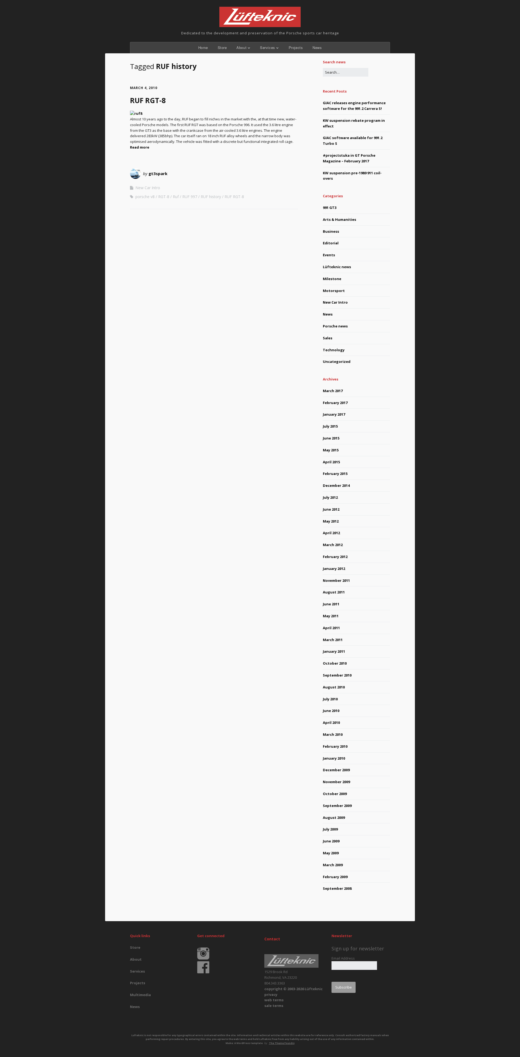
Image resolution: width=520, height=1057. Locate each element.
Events (329, 254)
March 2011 (333, 639)
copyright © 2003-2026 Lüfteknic (293, 988)
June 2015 (331, 438)
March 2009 (333, 864)
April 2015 (331, 461)
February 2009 (335, 876)
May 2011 (331, 615)
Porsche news (335, 326)
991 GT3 (329, 207)
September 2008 (337, 888)
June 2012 (331, 509)
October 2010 (335, 663)
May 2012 (331, 521)
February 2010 (335, 746)
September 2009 (337, 805)
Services (267, 47)
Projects (296, 47)
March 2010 (333, 734)
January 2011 (334, 651)
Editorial (331, 243)
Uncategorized (336, 361)
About (241, 47)
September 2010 (337, 675)
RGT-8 (163, 196)
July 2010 (330, 699)
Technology (333, 349)
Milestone (332, 278)
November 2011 (336, 580)
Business (331, 231)
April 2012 (331, 532)
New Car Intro (147, 187)
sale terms (273, 1005)
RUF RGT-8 (148, 100)
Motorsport (334, 290)
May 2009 (331, 853)
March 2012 (333, 544)
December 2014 (336, 485)
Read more (139, 147)
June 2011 (331, 604)
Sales (327, 338)
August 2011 (334, 592)
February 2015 (335, 473)
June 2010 (331, 710)
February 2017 (335, 402)
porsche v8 (145, 196)
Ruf (176, 196)
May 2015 (331, 450)
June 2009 (331, 841)
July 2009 (330, 829)
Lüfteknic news (337, 266)
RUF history (211, 196)
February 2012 (335, 556)
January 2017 (334, 414)
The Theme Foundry (282, 1043)
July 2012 (330, 497)
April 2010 (331, 722)
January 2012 (334, 568)
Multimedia (140, 994)
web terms (274, 999)
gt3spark (157, 173)
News (317, 47)
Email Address (343, 958)
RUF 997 (189, 196)
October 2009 (335, 793)
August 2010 (334, 687)
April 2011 (331, 627)
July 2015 (330, 426)
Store (222, 47)
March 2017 (333, 390)
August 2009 (334, 817)
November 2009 (336, 781)
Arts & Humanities (339, 219)
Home (203, 47)
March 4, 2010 (143, 88)
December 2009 (336, 769)
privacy (270, 994)
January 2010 (334, 758)
